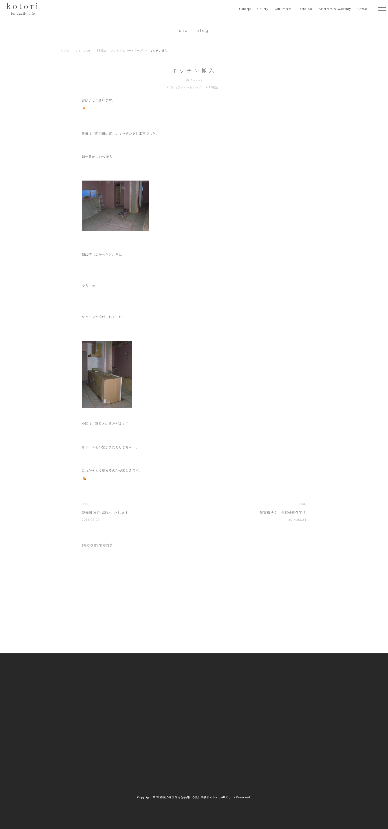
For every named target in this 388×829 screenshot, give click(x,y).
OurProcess (283, 9)
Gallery (262, 9)
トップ (65, 50)
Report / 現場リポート (262, 699)
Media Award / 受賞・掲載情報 (267, 680)
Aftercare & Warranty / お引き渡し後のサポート (182, 727)
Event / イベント (258, 708)
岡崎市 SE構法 (137, 617)
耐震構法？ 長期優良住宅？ (283, 512)
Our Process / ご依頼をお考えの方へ (173, 689)
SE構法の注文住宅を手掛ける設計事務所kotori (187, 797)
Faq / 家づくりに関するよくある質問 (272, 718)
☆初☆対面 (245, 574)
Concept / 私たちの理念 (165, 671)
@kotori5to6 (78, 748)
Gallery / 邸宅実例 (161, 680)
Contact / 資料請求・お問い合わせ (270, 727)
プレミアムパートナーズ (127, 50)
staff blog (83, 50)
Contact (363, 9)
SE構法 (101, 50)
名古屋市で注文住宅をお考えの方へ (173, 699)
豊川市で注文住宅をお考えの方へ (171, 708)
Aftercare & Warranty (335, 9)
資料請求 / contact (76, 755)
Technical (305, 9)
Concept (245, 9)
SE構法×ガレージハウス (143, 574)
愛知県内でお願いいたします (105, 512)
